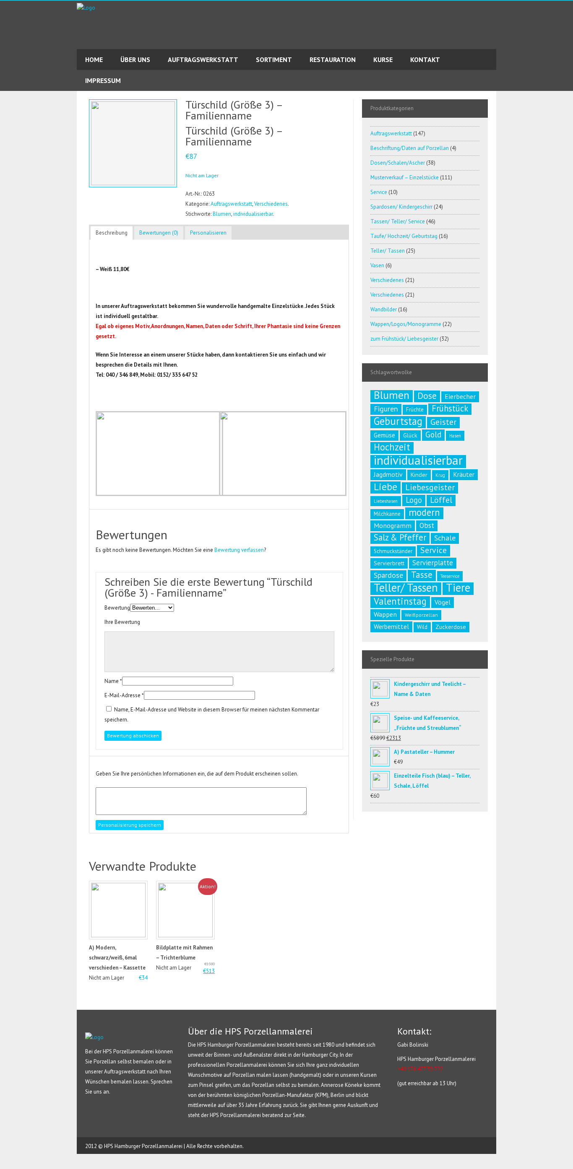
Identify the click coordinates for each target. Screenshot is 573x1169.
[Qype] (6, 137)
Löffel (441, 500)
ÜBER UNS (135, 59)
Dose (427, 396)
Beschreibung (112, 232)
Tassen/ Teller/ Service (397, 221)
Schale (445, 538)
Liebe (385, 486)
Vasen (377, 265)
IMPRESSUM (103, 80)
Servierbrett (389, 563)
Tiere (458, 587)
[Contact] (6, 122)
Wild (422, 627)
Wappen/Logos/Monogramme (405, 324)
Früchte (415, 409)
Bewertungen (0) (158, 232)
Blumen (222, 213)
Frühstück (450, 408)
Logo (414, 500)
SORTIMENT (274, 59)
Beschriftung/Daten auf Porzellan (409, 148)
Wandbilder (383, 309)
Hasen (455, 436)
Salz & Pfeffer (400, 538)
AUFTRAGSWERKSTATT (203, 59)
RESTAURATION (333, 59)
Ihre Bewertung (122, 622)
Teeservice (449, 576)
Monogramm (393, 525)
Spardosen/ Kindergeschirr (401, 206)
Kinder (419, 474)
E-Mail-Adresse (122, 695)
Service (378, 192)
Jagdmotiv (388, 474)
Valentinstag (400, 601)
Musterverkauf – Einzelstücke (404, 177)
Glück (410, 435)
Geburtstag (398, 421)
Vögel (443, 602)
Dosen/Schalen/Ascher (397, 162)
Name (111, 681)
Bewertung (117, 607)
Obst (426, 525)
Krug (440, 475)
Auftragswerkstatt (231, 203)
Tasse (421, 575)
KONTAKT (425, 59)
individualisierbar (253, 213)
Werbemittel (391, 626)
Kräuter (463, 474)
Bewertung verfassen (239, 549)
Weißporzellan (421, 615)
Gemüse (384, 435)
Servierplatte (432, 562)
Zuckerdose (450, 627)
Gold (433, 434)
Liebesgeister (430, 487)
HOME (94, 59)
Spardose (388, 575)
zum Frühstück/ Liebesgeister (404, 338)
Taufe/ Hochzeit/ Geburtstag (404, 236)
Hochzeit (392, 447)
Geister (443, 422)
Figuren (386, 409)
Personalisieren (208, 232)
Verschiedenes (271, 203)
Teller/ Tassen (387, 250)
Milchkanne (387, 513)
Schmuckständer (393, 551)
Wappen (385, 614)
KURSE (383, 59)
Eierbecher (460, 396)
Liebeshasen (386, 501)
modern (424, 512)
